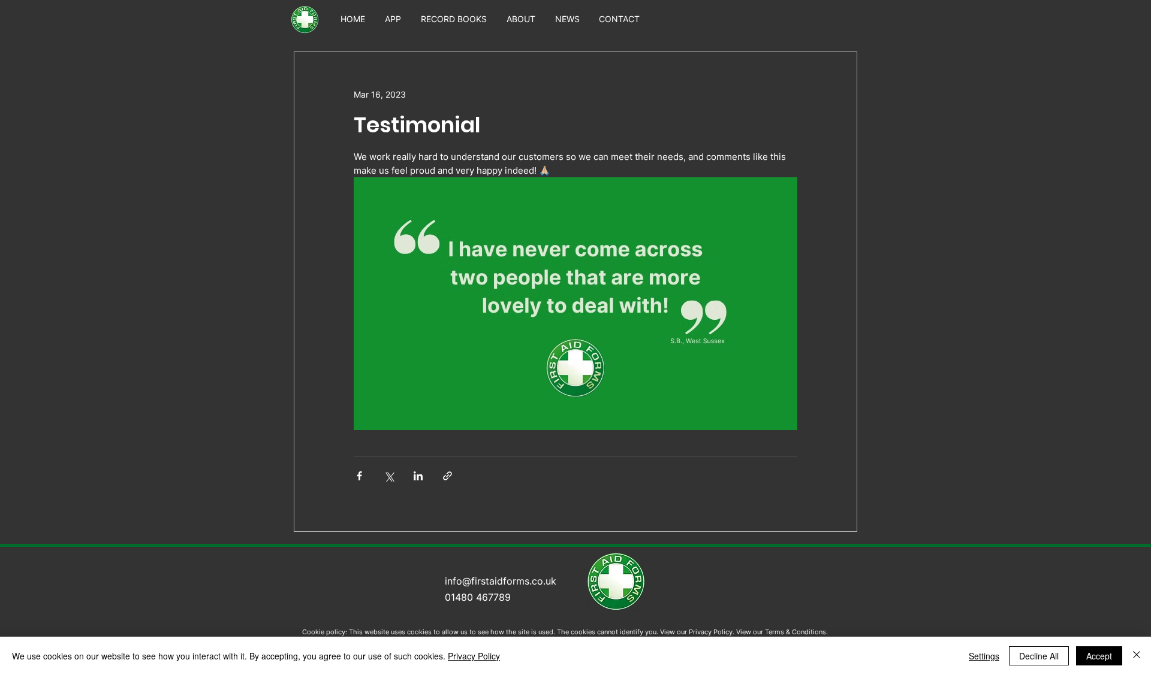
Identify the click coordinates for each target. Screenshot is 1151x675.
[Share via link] (447, 476)
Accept (1099, 656)
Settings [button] (984, 656)
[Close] (1136, 655)
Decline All (1039, 656)
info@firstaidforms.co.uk (500, 581)
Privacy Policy (474, 656)
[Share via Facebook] (359, 476)
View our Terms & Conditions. (782, 632)
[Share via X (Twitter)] (388, 476)
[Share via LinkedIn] (418, 476)
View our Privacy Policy (696, 632)
